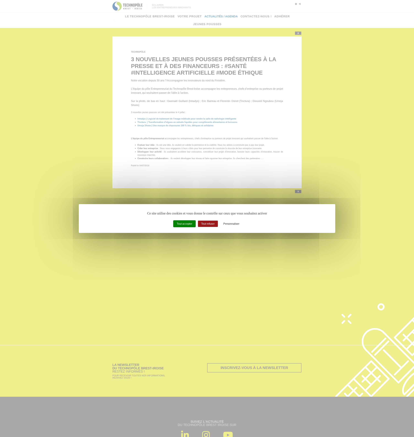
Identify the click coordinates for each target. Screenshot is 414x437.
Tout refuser (208, 223)
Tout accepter (184, 223)
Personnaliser (231, 223)
